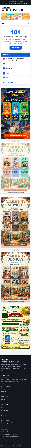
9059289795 (7, 3)
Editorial (3, 391)
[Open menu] (3, 23)
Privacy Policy (5, 420)
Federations (4, 410)
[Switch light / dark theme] (27, 3)
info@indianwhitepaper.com (18, 3)
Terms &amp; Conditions (7, 423)
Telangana (4, 389)
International (4, 396)
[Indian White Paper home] (12, 8)
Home (9, 1)
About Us (14, 1)
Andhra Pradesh (5, 386)
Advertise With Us (6, 418)
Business (3, 394)
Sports (3, 399)
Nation (3, 384)
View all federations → (8, 82)
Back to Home (15, 47)
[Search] (28, 23)
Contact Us (20, 1)
